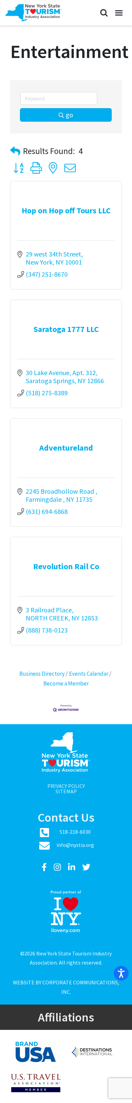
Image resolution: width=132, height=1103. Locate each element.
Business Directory (42, 673)
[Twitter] (86, 867)
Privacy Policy (66, 786)
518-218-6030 (75, 831)
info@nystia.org (75, 844)
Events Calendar (88, 673)
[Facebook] (45, 867)
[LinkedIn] (72, 867)
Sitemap (66, 791)
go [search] (69, 115)
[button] (103, 13)
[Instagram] (58, 867)
